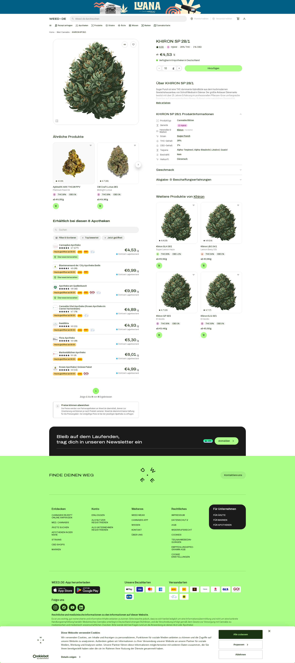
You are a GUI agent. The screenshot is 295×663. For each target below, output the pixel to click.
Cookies (176, 535)
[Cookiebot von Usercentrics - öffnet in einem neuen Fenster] (40, 657)
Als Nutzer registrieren (100, 521)
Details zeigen (68, 657)
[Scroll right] (138, 165)
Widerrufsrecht (181, 530)
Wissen (136, 525)
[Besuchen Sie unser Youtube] (72, 607)
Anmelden (224, 441)
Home (51, 32)
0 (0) (161, 47)
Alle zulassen (240, 634)
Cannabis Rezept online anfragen (62, 516)
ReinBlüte (64, 323)
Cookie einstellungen (180, 555)
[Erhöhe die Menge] (179, 68)
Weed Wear (138, 515)
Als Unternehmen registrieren (102, 528)
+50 (209, 441)
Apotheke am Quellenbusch (73, 286)
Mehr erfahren (163, 103)
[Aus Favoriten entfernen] (90, 145)
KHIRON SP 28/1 (79, 32)
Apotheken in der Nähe (62, 533)
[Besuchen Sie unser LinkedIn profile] (81, 607)
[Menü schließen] (50, 25)
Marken (56, 549)
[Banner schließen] (269, 631)
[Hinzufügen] (56, 206)
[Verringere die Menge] (159, 68)
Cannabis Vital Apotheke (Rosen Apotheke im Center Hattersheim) (82, 307)
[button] (211, 19)
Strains (56, 540)
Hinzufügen (213, 68)
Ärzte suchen (60, 527)
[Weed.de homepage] (57, 19)
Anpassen (238, 644)
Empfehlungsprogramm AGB (182, 548)
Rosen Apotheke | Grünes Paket (75, 367)
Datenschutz (179, 520)
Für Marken (220, 520)
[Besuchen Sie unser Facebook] (64, 607)
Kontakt (137, 530)
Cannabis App (140, 520)
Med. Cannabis (63, 32)
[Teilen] (125, 44)
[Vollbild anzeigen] (57, 121)
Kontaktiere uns (233, 475)
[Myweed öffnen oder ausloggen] (244, 18)
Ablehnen (240, 654)
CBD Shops (58, 544)
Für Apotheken (222, 525)
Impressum (178, 515)
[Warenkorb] (238, 18)
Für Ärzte (219, 515)
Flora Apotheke (67, 338)
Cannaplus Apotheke (70, 245)
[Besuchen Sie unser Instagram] (55, 607)
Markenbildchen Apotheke (72, 352)
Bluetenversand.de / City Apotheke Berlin (79, 265)
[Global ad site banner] (147, 7)
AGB (173, 525)
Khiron (199, 196)
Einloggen (98, 515)
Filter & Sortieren (67, 238)
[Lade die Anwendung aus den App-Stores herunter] (63, 590)
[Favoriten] (133, 44)
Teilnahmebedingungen (181, 541)
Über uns (137, 535)
